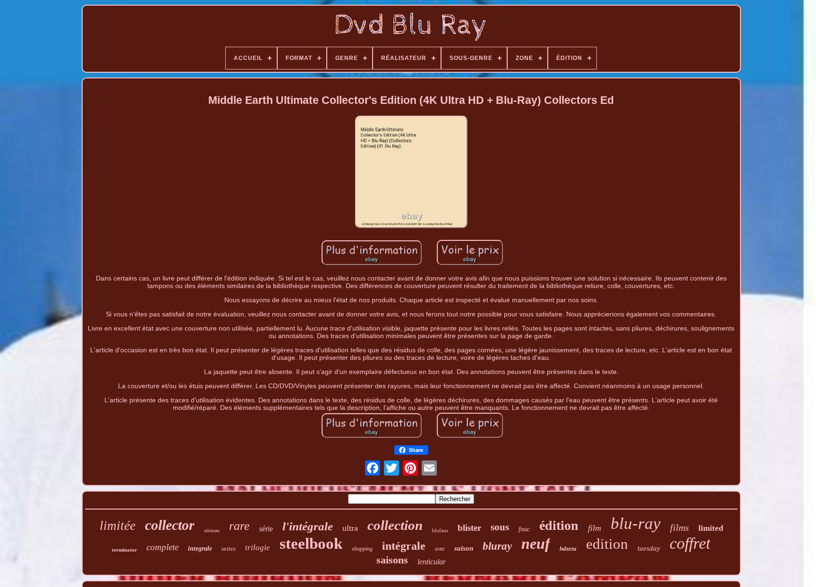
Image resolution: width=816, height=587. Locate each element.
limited (710, 528)
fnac (524, 529)
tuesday (649, 548)
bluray (497, 546)
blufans (440, 530)
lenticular (431, 562)
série (266, 529)
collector (170, 525)
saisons (392, 560)
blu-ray (636, 523)
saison (463, 548)
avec (440, 548)
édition (558, 525)
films (679, 527)
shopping (362, 548)
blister (469, 528)
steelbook (311, 543)
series (228, 548)
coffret (690, 543)
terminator (124, 550)
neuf (535, 543)
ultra (350, 528)
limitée (118, 526)
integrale (200, 548)
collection (395, 525)
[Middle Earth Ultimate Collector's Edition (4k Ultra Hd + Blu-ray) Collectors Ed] (411, 172)
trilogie (257, 547)
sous (500, 527)
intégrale (403, 546)
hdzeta (568, 548)
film (594, 528)
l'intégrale (307, 526)
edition (607, 544)
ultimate (212, 530)
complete (162, 547)
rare (239, 526)
